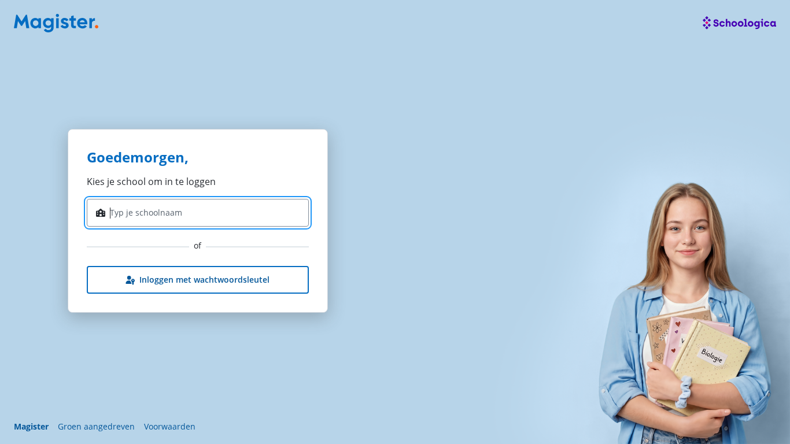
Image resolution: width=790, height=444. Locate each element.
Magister (31, 426)
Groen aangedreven (96, 426)
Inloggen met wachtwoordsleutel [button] (204, 279)
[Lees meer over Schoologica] (739, 23)
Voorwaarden (169, 426)
